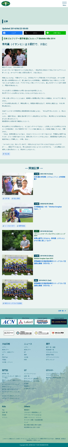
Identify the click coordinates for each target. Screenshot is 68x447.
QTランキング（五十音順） (32, 381)
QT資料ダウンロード (30, 388)
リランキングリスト (52, 352)
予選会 (4, 359)
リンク (26, 422)
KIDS (25, 359)
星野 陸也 (22, 226)
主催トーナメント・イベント (32, 417)
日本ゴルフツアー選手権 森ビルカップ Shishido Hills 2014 (29, 38)
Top (3, 410)
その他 (26, 357)
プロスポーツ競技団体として (32, 412)
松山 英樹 (17, 198)
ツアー (4, 347)
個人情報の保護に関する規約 (32, 425)
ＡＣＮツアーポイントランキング (11, 392)
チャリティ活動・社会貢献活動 (33, 420)
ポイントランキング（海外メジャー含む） (11, 377)
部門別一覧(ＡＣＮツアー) (10, 389)
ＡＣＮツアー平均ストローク (10, 398)
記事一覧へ (61, 310)
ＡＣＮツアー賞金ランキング (10, 396)
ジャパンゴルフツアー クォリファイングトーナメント (55, 374)
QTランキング (50, 359)
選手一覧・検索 (50, 347)
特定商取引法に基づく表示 (32, 427)
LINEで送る (57, 33)
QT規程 (26, 383)
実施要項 (26, 386)
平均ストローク (6, 387)
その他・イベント (7, 362)
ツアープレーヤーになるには (32, 415)
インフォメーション (30, 373)
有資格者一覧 (50, 350)
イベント (4, 417)
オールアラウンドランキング (10, 384)
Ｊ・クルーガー (10, 226)
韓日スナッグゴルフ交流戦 (13, 303)
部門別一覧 (5, 373)
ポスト (35, 33)
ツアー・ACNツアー (8, 352)
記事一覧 (26, 376)
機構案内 (26, 410)
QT (3, 354)
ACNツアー (5, 350)
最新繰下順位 (50, 354)
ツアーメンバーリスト (52, 357)
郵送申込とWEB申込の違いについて (55, 378)
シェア (14, 33)
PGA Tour (5, 357)
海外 (25, 354)
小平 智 (7, 198)
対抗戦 (4, 415)
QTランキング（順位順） (31, 378)
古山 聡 (7, 154)
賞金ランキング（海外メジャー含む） (11, 381)
